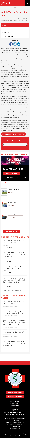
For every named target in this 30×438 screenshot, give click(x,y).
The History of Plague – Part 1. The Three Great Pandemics (14, 312)
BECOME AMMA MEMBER (15, 392)
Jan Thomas (4, 18)
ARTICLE (4, 25)
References (5, 32)
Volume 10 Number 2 (15, 8)
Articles (10, 18)
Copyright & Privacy (15, 405)
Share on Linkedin (18, 44)
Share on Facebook (11, 44)
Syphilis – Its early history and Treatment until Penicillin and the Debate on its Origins (14, 280)
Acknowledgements (8, 36)
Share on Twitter (15, 44)
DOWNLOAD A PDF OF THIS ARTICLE (14, 134)
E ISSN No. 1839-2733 (14, 401)
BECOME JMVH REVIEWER (15, 396)
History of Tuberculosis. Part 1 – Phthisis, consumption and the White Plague (15, 254)
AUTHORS (4, 29)
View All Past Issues (11, 231)
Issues (7, 8)
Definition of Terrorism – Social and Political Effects (14, 302)
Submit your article (11, 173)
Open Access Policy (15, 403)
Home (3, 8)
